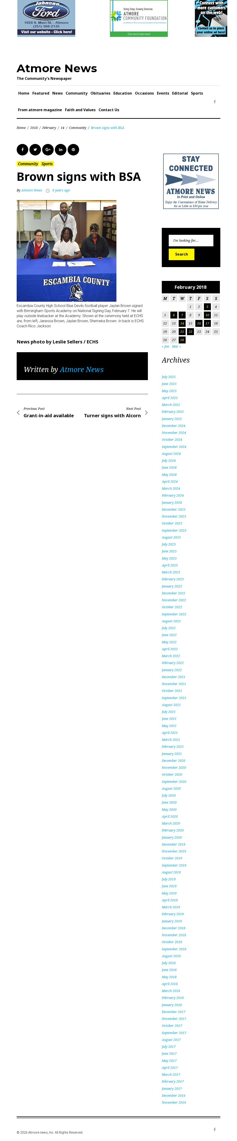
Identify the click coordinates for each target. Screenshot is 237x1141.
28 (182, 340)
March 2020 (171, 823)
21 (182, 331)
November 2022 (174, 600)
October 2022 (172, 607)
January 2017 (172, 1088)
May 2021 (169, 726)
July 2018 (169, 963)
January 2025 (172, 419)
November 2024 (174, 432)
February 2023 (173, 579)
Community (76, 93)
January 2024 (172, 502)
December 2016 (173, 1095)
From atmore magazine (40, 109)
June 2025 (169, 383)
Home (23, 93)
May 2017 (169, 1060)
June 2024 (169, 467)
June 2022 (169, 635)
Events (163, 93)
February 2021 (173, 746)
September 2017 (174, 1033)
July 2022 (169, 628)
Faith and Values (80, 109)
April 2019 (170, 900)
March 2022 (171, 656)
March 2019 (171, 907)
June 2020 (169, 802)
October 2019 (172, 858)
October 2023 (172, 523)
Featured (40, 93)
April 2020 (170, 816)
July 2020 (169, 795)
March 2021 (171, 739)
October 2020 (172, 774)
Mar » (176, 346)
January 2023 (172, 586)
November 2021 (174, 684)
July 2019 (169, 879)
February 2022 (173, 663)
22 (190, 331)
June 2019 (169, 886)
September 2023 (174, 530)
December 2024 (173, 425)
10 (207, 315)
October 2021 (172, 690)
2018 (34, 127)
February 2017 (173, 1081)
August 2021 (171, 705)
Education (122, 93)
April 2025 (170, 398)
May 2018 (169, 977)
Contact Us (109, 109)
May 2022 (169, 642)
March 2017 (171, 1074)
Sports (197, 93)
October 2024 (172, 439)
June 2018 (169, 970)
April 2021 (170, 732)
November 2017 (174, 1018)
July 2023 (169, 544)
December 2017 (173, 1012)
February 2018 (173, 997)
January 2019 (172, 921)
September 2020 (174, 781)
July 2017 (169, 1046)
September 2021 (174, 698)
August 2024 (171, 453)
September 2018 (174, 949)
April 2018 (170, 984)
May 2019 (169, 893)
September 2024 (174, 446)
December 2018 (173, 928)
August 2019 (171, 872)
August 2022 (171, 621)
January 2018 (172, 1005)
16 (199, 323)
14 (62, 127)
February (49, 127)
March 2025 (171, 404)
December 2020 (173, 760)
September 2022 (174, 614)
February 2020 (173, 830)
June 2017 (169, 1053)
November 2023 (174, 516)
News (57, 93)
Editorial (180, 93)
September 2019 (174, 865)
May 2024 (169, 474)
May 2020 (169, 809)
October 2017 (172, 1025)
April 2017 (170, 1067)
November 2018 (174, 935)
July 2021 (169, 711)
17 (207, 323)
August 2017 (171, 1039)
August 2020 (171, 788)
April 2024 (170, 481)
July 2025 (169, 377)
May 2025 (169, 391)
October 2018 (172, 942)
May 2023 (169, 558)
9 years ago (61, 190)
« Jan (165, 346)
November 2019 (174, 851)
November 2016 (174, 1102)
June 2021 (169, 718)
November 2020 (174, 767)
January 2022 (172, 670)
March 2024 (171, 488)
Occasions (144, 93)
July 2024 (169, 460)
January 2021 (172, 753)
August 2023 (171, 537)
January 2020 (172, 837)
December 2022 (173, 593)
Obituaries (100, 93)
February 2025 (173, 411)
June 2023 (169, 551)
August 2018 (171, 956)
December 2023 (173, 509)
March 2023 (171, 572)
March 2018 (171, 991)
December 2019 (173, 844)
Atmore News (57, 68)
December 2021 (173, 677)
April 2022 (170, 649)
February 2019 (173, 914)
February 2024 (173, 495)
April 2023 (170, 565)
